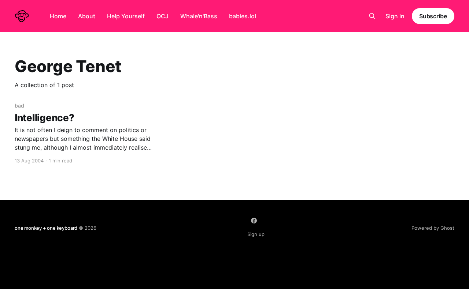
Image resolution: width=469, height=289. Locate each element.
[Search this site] (372, 16)
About (86, 16)
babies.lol (242, 16)
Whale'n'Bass (198, 16)
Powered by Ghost (432, 228)
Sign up (256, 234)
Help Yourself (126, 16)
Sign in (395, 16)
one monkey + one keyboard (46, 228)
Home (58, 16)
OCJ (162, 16)
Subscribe (433, 16)
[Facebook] (254, 221)
